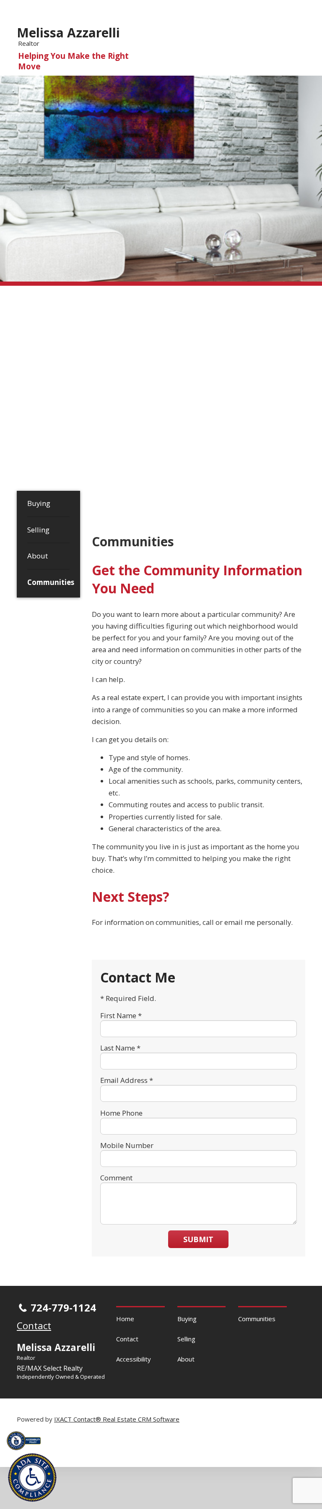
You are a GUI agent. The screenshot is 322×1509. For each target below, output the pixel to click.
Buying (38, 503)
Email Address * (126, 1080)
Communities (48, 582)
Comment (116, 1177)
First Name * (121, 1015)
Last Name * (120, 1048)
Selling (38, 530)
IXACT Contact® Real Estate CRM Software (116, 1419)
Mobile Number (126, 1145)
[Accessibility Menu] (32, 1477)
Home (125, 1318)
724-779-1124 (63, 1307)
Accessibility (133, 1359)
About (37, 556)
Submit (198, 1239)
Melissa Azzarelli (68, 32)
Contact (127, 1339)
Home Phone (121, 1113)
